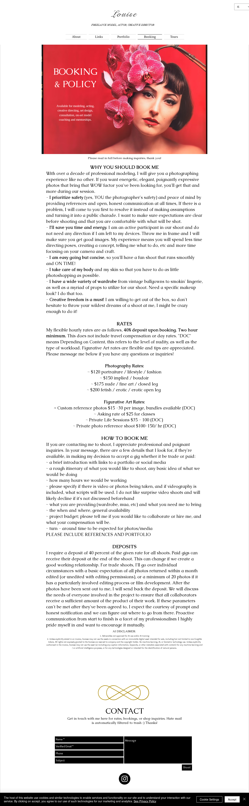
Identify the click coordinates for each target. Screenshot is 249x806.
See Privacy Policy (145, 801)
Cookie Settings (209, 799)
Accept (232, 799)
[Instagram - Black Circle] (124, 779)
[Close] (244, 799)
